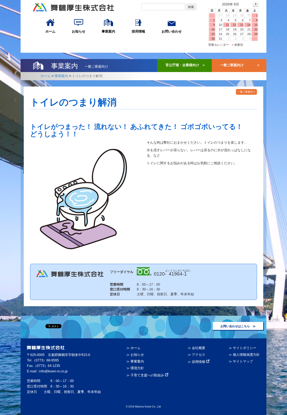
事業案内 (108, 31)
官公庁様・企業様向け (182, 65)
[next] (255, 4)
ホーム (50, 31)
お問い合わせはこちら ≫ (238, 326)
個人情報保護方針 (246, 354)
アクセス (198, 354)
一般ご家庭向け (232, 65)
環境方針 (137, 368)
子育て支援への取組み (147, 375)
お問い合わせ (172, 31)
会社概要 (198, 348)
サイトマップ (243, 361)
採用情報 (138, 31)
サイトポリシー (244, 348)
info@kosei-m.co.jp (53, 371)
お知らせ (78, 31)
